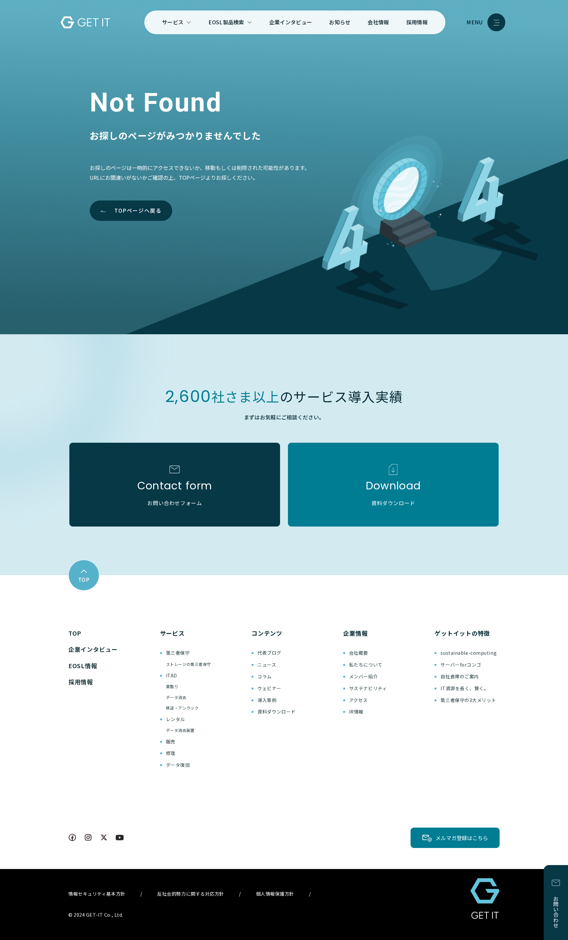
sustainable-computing (468, 652)
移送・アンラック (182, 708)
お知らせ (339, 22)
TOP (74, 633)
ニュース (266, 664)
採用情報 (417, 22)
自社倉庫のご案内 (459, 676)
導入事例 (266, 700)
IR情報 (356, 711)
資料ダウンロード (276, 711)
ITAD (171, 675)
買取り (172, 686)
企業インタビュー (290, 22)
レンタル (175, 719)
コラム (264, 676)
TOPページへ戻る (137, 210)
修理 (171, 753)
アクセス (358, 700)
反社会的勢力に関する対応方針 (190, 893)
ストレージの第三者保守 (188, 664)
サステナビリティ (368, 688)
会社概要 (358, 652)
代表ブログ (269, 652)
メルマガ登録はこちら (462, 838)
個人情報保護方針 (275, 893)
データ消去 (176, 697)
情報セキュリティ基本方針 (97, 893)
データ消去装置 (180, 730)
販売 (171, 741)
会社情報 (378, 22)
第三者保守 (178, 652)
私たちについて (366, 664)
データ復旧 (178, 765)
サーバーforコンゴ (460, 664)
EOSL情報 (82, 665)
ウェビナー (269, 688)
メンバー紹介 (363, 676)
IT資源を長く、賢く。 (464, 688)
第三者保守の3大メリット (468, 700)
